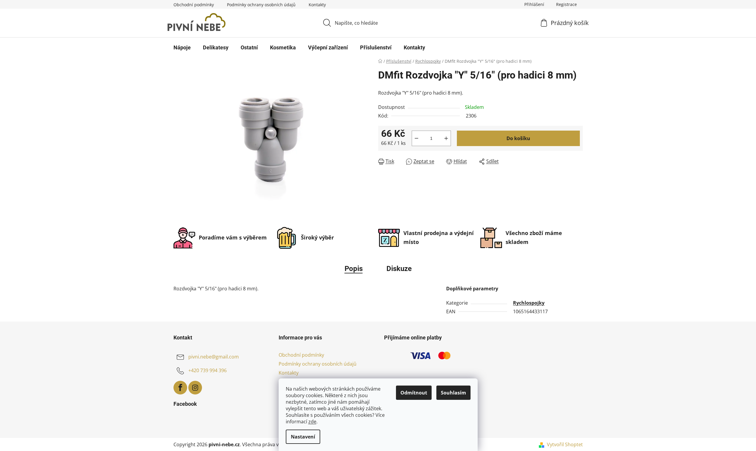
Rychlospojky (528, 303)
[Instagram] (195, 387)
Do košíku (518, 138)
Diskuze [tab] (399, 268)
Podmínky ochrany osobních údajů (261, 4)
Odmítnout (413, 392)
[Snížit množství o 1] (416, 138)
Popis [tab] (354, 268)
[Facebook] (180, 387)
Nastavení (303, 436)
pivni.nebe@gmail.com (213, 356)
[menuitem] (182, 47)
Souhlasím (453, 392)
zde (312, 421)
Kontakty (317, 4)
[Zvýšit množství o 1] (446, 138)
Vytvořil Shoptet (565, 444)
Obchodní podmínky (193, 4)
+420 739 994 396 (207, 370)
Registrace (566, 4)
